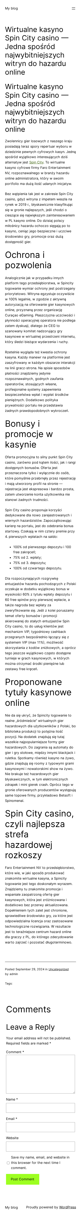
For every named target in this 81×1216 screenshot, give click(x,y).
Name (12, 1099)
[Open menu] (73, 8)
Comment (15, 1052)
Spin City (36, 162)
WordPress (67, 1207)
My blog (11, 8)
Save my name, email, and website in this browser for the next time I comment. (40, 1162)
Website (12, 1138)
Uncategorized (59, 969)
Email (11, 1119)
